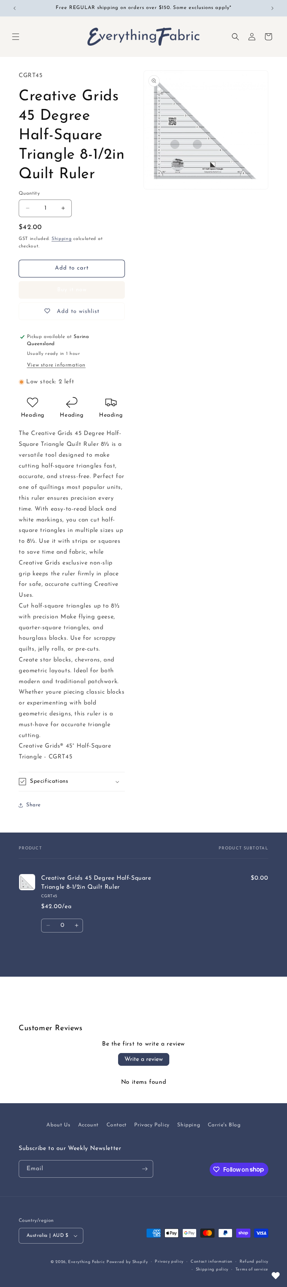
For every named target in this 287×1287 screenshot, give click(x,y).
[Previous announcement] (14, 8)
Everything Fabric (86, 1262)
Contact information (211, 1262)
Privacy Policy (151, 1125)
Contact (117, 1125)
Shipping (62, 239)
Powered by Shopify (127, 1262)
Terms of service (251, 1270)
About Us (58, 1125)
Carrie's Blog (224, 1125)
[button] (15, 36)
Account (88, 1125)
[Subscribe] (144, 1169)
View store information (56, 365)
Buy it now (72, 290)
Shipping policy (212, 1270)
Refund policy (254, 1262)
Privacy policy (169, 1262)
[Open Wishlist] (275, 1275)
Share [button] (33, 805)
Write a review (143, 1059)
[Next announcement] (272, 8)
